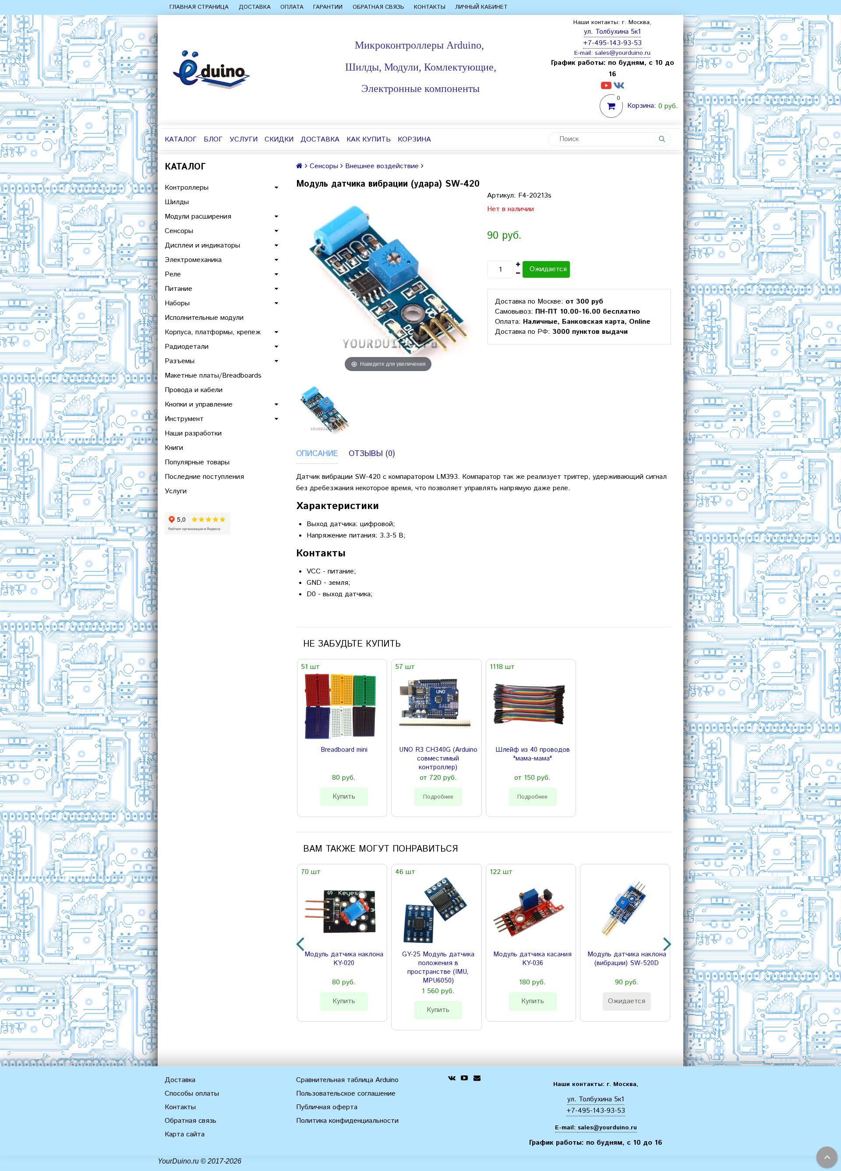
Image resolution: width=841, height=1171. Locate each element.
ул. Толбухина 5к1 (612, 32)
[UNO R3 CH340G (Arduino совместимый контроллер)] (434, 706)
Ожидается (548, 269)
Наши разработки (193, 433)
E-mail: (584, 53)
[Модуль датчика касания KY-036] (529, 911)
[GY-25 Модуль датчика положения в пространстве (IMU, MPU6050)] (434, 911)
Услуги (244, 139)
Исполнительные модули (204, 318)
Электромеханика (193, 260)
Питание (178, 289)
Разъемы (179, 361)
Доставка (255, 7)
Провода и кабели (194, 390)
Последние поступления (204, 477)
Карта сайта (185, 1134)
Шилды (177, 202)
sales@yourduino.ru (622, 53)
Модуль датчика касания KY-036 (532, 959)
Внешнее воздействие (382, 166)
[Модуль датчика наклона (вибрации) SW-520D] (623, 911)
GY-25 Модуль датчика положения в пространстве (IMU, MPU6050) (438, 967)
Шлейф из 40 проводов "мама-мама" (532, 754)
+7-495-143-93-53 (612, 43)
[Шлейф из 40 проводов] (529, 706)
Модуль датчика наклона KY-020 (343, 959)
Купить (343, 797)
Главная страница (199, 7)
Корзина (414, 139)
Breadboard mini (344, 750)
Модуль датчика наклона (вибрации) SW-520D (626, 959)
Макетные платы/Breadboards (213, 376)
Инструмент (184, 419)
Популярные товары (197, 462)
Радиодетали (186, 347)
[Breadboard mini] (340, 706)
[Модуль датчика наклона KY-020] (340, 911)
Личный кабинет (481, 7)
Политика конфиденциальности (347, 1121)
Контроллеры (186, 188)
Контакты (429, 7)
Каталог (181, 139)
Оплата (292, 7)
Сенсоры (179, 231)
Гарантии (328, 7)
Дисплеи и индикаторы (202, 246)
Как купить (368, 139)
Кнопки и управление (199, 405)
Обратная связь (378, 7)
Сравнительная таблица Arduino (347, 1080)
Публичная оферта (326, 1107)
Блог (213, 139)
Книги (174, 448)
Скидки (279, 139)
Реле (173, 274)
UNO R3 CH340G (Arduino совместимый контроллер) (438, 759)
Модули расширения (198, 217)
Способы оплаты (192, 1094)
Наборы (177, 303)
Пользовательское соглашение (346, 1094)
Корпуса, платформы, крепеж (213, 332)
